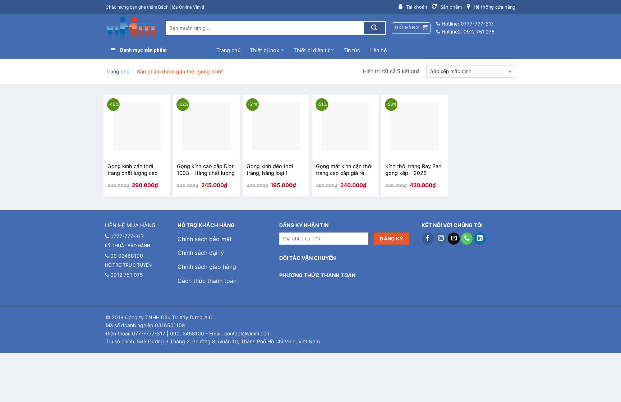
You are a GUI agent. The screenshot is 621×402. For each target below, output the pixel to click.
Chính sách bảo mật (205, 239)
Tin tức (352, 50)
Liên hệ (378, 50)
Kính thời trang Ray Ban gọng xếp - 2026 (413, 169)
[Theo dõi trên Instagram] (441, 238)
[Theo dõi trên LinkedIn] (480, 238)
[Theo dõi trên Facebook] (428, 238)
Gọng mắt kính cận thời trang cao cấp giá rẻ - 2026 (344, 169)
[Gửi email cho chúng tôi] (454, 238)
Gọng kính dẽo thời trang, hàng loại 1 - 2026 (270, 169)
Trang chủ (228, 50)
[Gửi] (374, 28)
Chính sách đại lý (201, 252)
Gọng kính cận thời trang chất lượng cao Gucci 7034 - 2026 (132, 169)
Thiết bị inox (264, 50)
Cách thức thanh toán (207, 280)
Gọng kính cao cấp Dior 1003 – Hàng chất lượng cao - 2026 (206, 169)
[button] (411, 28)
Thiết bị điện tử (312, 50)
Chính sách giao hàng (207, 266)
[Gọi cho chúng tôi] (467, 238)
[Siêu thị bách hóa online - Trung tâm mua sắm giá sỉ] (130, 28)
